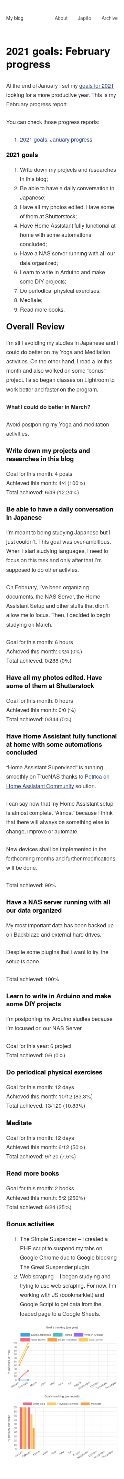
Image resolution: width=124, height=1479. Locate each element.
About (61, 17)
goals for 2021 (96, 85)
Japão (84, 17)
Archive (110, 17)
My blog (14, 17)
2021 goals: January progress (56, 139)
